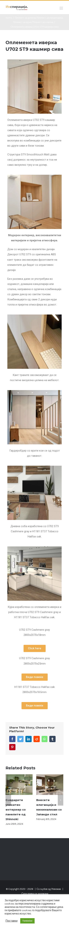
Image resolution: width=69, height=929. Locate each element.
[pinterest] (12, 747)
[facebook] (12, 739)
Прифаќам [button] (27, 921)
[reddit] (36, 739)
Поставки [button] (11, 920)
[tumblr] (52, 739)
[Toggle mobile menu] (61, 8)
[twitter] (20, 739)
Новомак (56, 884)
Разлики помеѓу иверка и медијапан (48, 804)
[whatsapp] (44, 739)
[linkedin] (28, 739)
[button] (35, 648)
